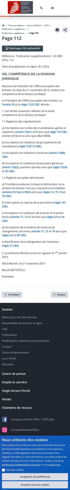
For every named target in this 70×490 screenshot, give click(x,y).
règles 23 (52, 217)
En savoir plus (53, 464)
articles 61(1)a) (12, 192)
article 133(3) (11, 167)
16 (60, 192)
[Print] (57, 30)
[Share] (65, 30)
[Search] (42, 8)
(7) (36, 132)
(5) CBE (9, 171)
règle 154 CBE (58, 132)
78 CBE (6, 196)
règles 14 (48, 192)
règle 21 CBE (10, 245)
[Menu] (53, 8)
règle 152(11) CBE (29, 146)
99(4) (27, 192)
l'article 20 (8, 104)
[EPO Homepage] (20, 8)
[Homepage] (3, 25)
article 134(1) (24, 132)
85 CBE (21, 235)
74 (32, 217)
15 (56, 192)
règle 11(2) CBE (30, 104)
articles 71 (17, 217)
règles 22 (7, 235)
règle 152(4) (60, 167)
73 (26, 217)
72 (46, 231)
